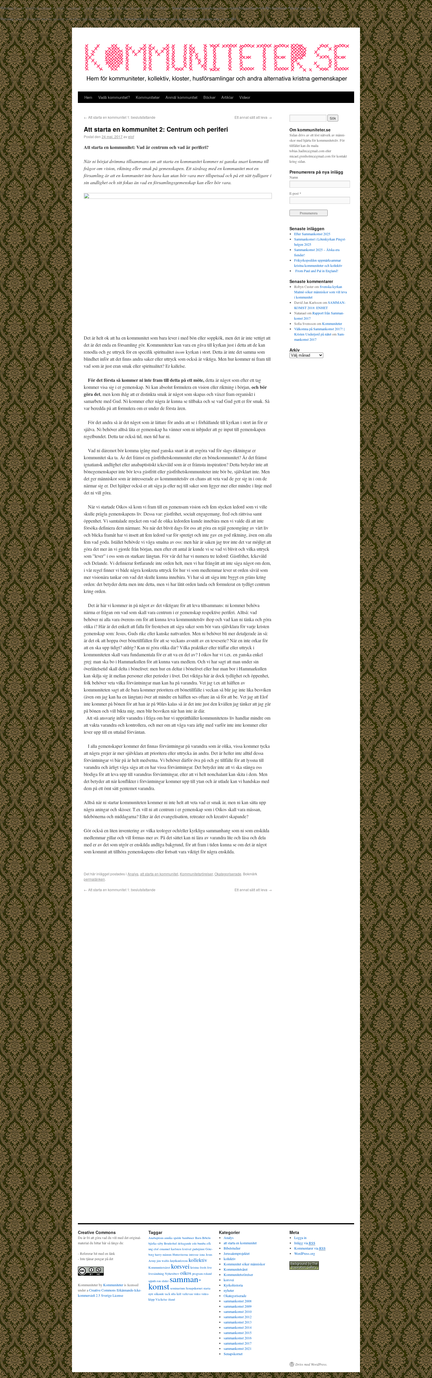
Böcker (209, 97)
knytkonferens (179, 1261)
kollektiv (198, 1259)
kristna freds (198, 1267)
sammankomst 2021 (238, 1348)
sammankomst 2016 (238, 1337)
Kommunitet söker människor (244, 1264)
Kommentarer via (310, 1248)
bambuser (188, 1238)
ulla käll (176, 1294)
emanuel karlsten (170, 1249)
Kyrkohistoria (233, 1285)
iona (202, 1254)
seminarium (177, 1288)
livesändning (156, 1274)
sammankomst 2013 (238, 1322)
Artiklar (227, 97)
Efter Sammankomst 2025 (312, 233)
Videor (244, 97)
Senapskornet (194, 1288)
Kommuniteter (148, 97)
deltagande (184, 1243)
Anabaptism (155, 1238)
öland (171, 1299)
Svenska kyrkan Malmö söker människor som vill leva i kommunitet (320, 291)
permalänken (94, 879)
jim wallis (163, 1261)
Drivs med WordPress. (311, 1364)
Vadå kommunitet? (114, 97)
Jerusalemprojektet (237, 1253)
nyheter (229, 1290)
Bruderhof (170, 1243)
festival (186, 1249)
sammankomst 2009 (238, 1306)
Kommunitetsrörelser (196, 873)
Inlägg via (304, 1242)
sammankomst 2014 (238, 1327)
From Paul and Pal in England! (316, 270)
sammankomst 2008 (238, 1301)
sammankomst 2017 (238, 1343)
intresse (194, 1254)
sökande (159, 1294)
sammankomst (174, 1282)
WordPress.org (304, 1253)
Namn (293, 177)
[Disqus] (178, 972)
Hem (88, 97)
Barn (198, 1238)
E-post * (295, 193)
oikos (185, 1272)
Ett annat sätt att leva (253, 117)
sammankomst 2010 (238, 1311)
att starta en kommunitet (159, 873)
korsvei (180, 1266)
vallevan (187, 1294)
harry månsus (163, 1254)
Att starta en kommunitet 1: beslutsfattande (119, 117)
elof (131, 136)
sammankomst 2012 (238, 1316)
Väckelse (161, 1299)
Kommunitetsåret (159, 1267)
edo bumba (199, 1243)
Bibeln (206, 1238)
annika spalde (172, 1238)
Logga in (300, 1237)
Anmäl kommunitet (181, 97)
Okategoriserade (228, 873)
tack (167, 1294)
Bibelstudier (232, 1248)
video (197, 1294)
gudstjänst (198, 1249)
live (209, 1267)
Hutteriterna (180, 1254)
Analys (133, 873)
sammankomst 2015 (238, 1332)
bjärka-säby (155, 1243)
